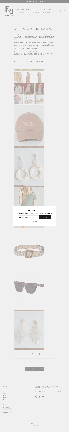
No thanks (34, 221)
